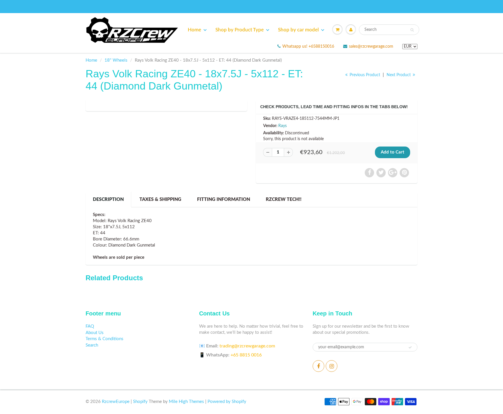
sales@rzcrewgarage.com (371, 46)
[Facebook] (318, 366)
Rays (282, 126)
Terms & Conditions (104, 339)
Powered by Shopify (227, 401)
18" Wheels (116, 60)
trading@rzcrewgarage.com (247, 346)
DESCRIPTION (108, 199)
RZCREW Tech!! (284, 199)
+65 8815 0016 (246, 355)
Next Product (399, 75)
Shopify (140, 401)
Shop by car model (298, 29)
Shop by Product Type (239, 29)
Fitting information (223, 199)
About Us (95, 333)
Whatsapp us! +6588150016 (308, 46)
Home (194, 29)
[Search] (412, 30)
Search (92, 345)
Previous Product (364, 75)
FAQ (90, 326)
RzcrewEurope (116, 401)
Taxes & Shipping (160, 199)
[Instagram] (331, 366)
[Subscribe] (410, 347)
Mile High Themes (186, 401)
